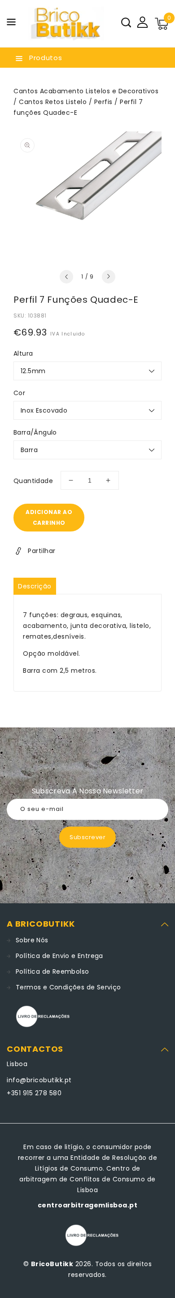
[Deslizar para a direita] (108, 276)
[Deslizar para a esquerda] (66, 276)
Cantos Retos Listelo (53, 101)
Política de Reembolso (52, 971)
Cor (19, 392)
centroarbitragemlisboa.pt (88, 1205)
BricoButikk (52, 1263)
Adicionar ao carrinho (49, 517)
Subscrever (87, 837)
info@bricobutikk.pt (39, 1080)
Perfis (103, 101)
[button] (11, 23)
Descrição (35, 586)
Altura (23, 353)
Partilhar (42, 550)
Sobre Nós (32, 940)
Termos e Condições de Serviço (68, 987)
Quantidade (33, 480)
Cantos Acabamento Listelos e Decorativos (85, 91)
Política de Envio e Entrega (59, 955)
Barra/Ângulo (35, 432)
